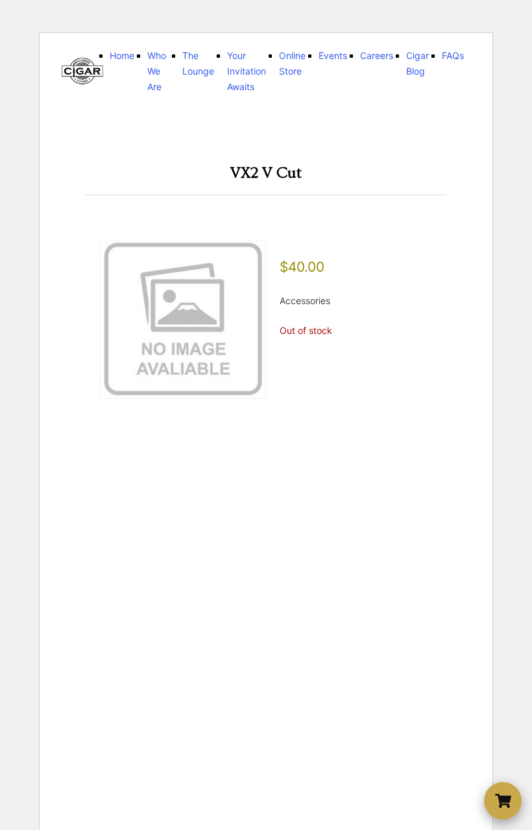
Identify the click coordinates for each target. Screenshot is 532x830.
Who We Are (156, 71)
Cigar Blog (417, 63)
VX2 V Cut (266, 173)
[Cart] (503, 801)
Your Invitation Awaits (246, 71)
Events (333, 55)
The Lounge (198, 63)
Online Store (292, 63)
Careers (376, 55)
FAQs (453, 55)
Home (122, 55)
